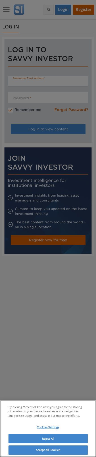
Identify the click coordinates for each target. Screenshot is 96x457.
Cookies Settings (48, 427)
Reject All (48, 439)
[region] (48, 429)
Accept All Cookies (48, 450)
